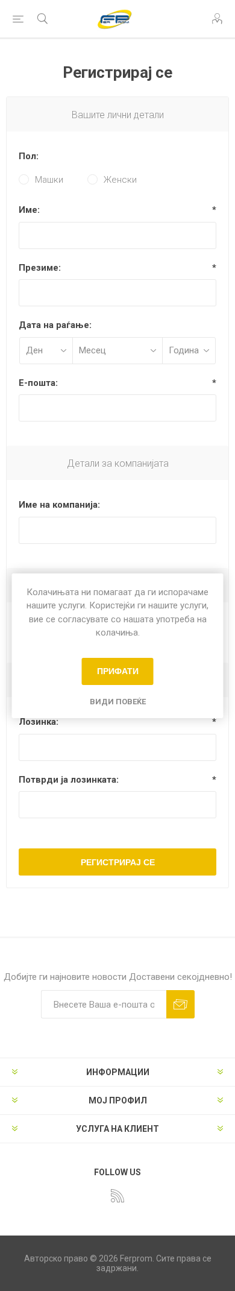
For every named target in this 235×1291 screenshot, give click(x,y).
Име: (29, 209)
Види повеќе (118, 701)
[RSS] (117, 1195)
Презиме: (40, 267)
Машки (49, 179)
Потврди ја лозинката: (69, 779)
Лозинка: (38, 721)
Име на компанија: (59, 504)
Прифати (118, 671)
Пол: (29, 156)
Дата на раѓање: (55, 325)
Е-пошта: (38, 382)
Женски (120, 179)
